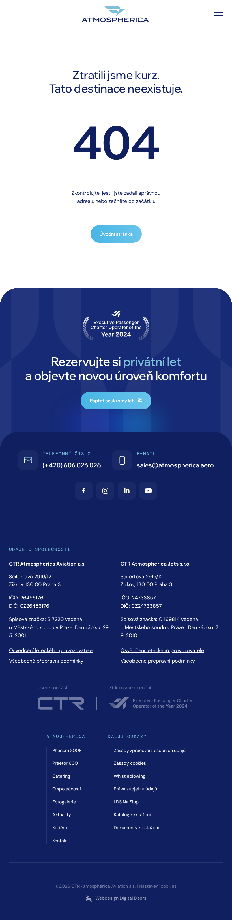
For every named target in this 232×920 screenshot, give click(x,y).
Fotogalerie (64, 802)
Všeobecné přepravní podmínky (46, 660)
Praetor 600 (65, 763)
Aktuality (61, 815)
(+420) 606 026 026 (71, 465)
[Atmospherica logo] (116, 15)
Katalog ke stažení (132, 815)
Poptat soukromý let (112, 400)
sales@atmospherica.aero (175, 465)
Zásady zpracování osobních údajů (150, 750)
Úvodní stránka (116, 234)
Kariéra (59, 828)
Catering (61, 776)
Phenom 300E (66, 750)
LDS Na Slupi (127, 802)
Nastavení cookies (158, 886)
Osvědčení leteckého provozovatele (51, 650)
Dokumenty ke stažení (136, 828)
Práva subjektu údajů (135, 789)
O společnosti (66, 789)
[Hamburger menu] (218, 15)
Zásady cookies (130, 763)
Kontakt (60, 841)
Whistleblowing (129, 776)
